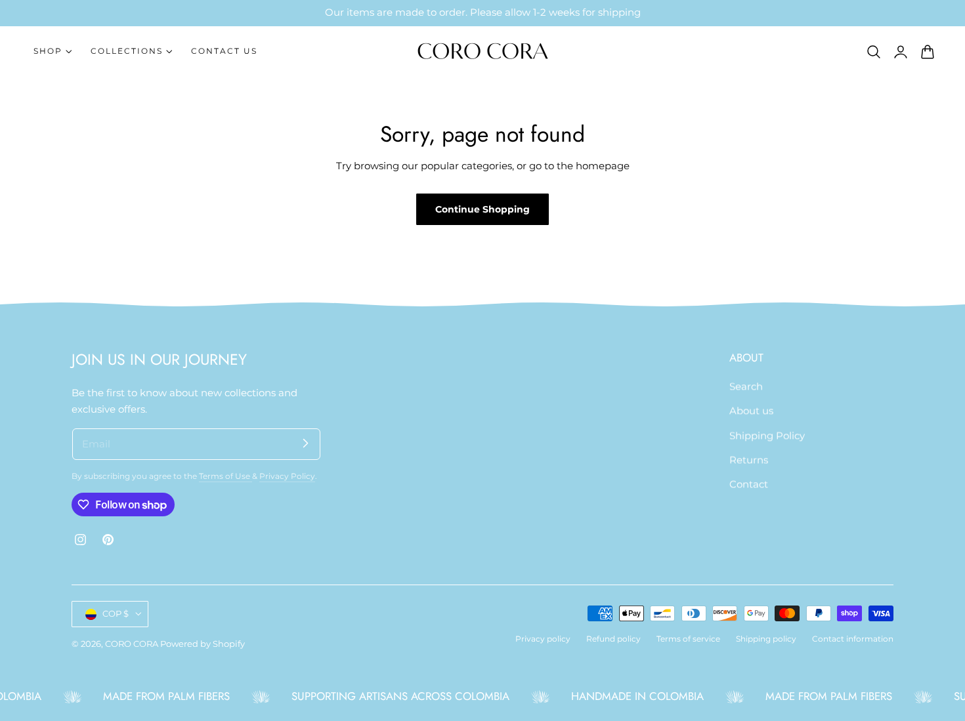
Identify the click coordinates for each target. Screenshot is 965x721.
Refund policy (613, 639)
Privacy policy (542, 639)
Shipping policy (766, 639)
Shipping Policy (767, 436)
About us (751, 411)
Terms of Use (225, 476)
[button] (874, 51)
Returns (748, 460)
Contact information (852, 639)
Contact (748, 484)
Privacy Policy (287, 476)
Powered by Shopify (202, 644)
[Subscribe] (305, 443)
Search (746, 386)
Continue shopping (482, 209)
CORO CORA (131, 644)
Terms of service (688, 639)
